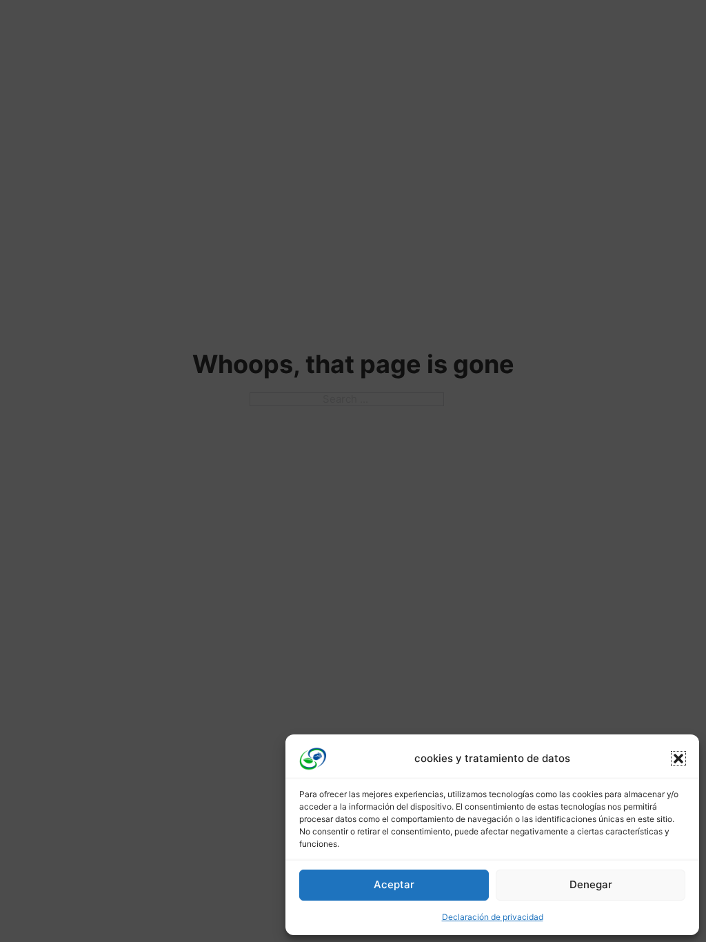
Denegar (590, 884)
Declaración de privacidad (492, 917)
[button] (678, 758)
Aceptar (394, 884)
